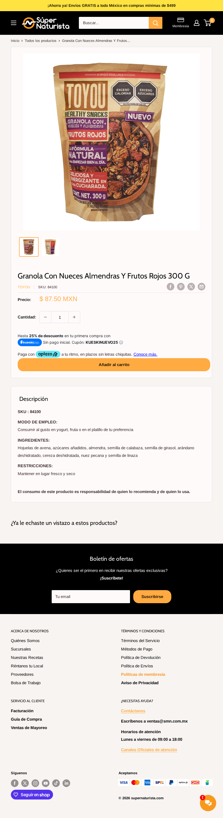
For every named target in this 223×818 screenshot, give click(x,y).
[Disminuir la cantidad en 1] (45, 317)
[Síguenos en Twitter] (25, 783)
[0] (207, 23)
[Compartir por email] (201, 286)
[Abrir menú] (13, 23)
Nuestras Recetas (27, 657)
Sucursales (21, 649)
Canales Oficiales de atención (149, 749)
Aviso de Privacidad (140, 682)
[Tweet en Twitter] (191, 286)
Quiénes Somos (25, 640)
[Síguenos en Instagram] (35, 783)
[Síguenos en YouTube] (45, 783)
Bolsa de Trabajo (26, 682)
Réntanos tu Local (27, 666)
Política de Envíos (137, 666)
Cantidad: (27, 317)
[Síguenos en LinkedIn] (66, 783)
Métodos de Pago (136, 649)
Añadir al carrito (114, 364)
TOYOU (24, 287)
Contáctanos (133, 710)
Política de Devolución (140, 657)
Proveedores (22, 674)
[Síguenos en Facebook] (14, 783)
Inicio (15, 41)
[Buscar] (155, 23)
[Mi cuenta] (196, 23)
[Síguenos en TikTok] (56, 783)
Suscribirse (152, 596)
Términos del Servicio (140, 640)
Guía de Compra (26, 719)
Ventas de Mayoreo (29, 727)
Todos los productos (41, 41)
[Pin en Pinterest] (181, 286)
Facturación (22, 710)
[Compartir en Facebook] (170, 286)
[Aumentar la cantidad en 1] (74, 317)
